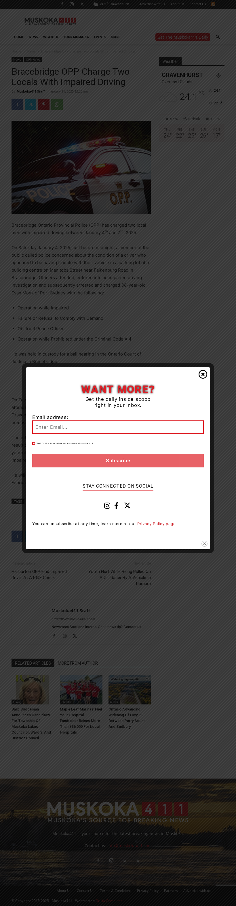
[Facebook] (117, 507)
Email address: (50, 417)
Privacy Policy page (156, 523)
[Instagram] (107, 507)
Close (203, 374)
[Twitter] (127, 507)
